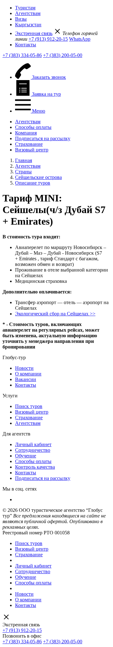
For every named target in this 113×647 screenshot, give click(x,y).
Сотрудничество (32, 450)
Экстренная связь (33, 33)
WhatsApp (79, 39)
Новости (24, 368)
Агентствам (27, 13)
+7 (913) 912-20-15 (48, 39)
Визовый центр (31, 149)
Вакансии (25, 379)
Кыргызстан (28, 24)
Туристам (25, 7)
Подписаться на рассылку (42, 138)
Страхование (29, 144)
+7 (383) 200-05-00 (62, 55)
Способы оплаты (33, 127)
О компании (28, 373)
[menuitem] (62, 8)
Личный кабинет (33, 444)
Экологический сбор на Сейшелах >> (55, 313)
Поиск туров (28, 406)
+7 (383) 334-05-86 (22, 55)
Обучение (25, 455)
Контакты (25, 44)
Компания (26, 132)
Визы (21, 19)
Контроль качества (35, 467)
